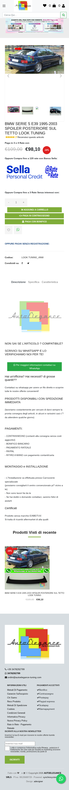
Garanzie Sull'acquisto (17, 694)
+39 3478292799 (16, 669)
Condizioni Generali (16, 713)
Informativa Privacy (16, 717)
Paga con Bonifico (35, 221)
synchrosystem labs (52, 777)
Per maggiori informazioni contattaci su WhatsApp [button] (35, 367)
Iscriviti (15, 759)
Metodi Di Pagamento (17, 690)
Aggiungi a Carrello (35, 210)
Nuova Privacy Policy (17, 720)
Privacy (45, 748)
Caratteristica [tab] (50, 282)
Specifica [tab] (33, 282)
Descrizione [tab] (18, 282)
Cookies (11, 709)
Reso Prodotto (14, 701)
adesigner (38, 781)
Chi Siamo (12, 697)
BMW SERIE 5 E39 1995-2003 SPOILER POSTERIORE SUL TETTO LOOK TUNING (34, 594)
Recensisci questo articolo (30, 137)
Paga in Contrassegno (35, 215)
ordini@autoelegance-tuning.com (24, 677)
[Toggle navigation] (2, 6)
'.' (5, 548)
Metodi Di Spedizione (17, 705)
